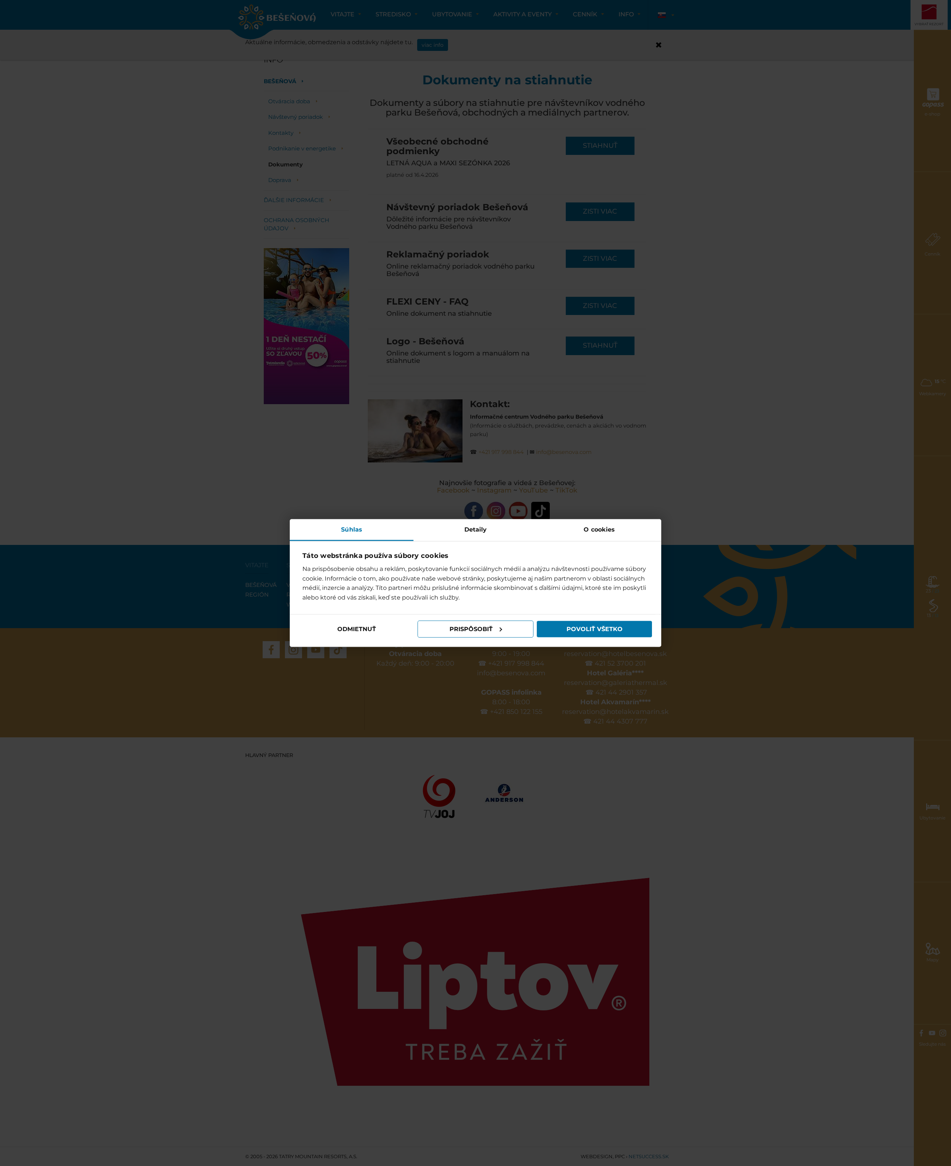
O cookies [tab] (599, 529)
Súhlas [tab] (351, 529)
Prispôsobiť (471, 629)
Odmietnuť (356, 629)
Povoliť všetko (595, 629)
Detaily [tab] (475, 529)
